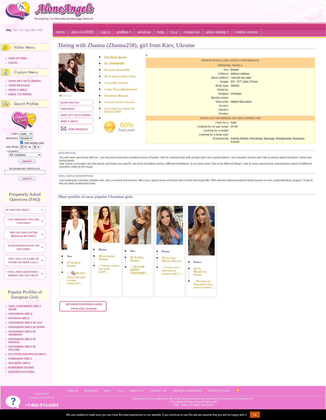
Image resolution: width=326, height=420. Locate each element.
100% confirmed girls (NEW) (24, 308)
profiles (122, 32)
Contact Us (158, 390)
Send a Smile (69, 121)
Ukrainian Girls (20, 313)
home (60, 32)
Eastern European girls (27, 354)
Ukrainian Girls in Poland (22, 348)
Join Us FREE (82, 32)
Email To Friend (19, 94)
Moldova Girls (19, 363)
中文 (39, 30)
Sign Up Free (17, 58)
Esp (27, 30)
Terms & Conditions (187, 390)
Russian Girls (18, 318)
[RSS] (238, 391)
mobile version (246, 32)
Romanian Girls (20, 358)
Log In (12, 62)
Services (91, 390)
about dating (216, 32)
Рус (15, 30)
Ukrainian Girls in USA (25, 322)
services (144, 32)
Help (107, 390)
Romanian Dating (21, 367)
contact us (192, 32)
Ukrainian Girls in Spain (26, 327)
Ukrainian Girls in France (22, 341)
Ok (255, 414)
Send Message (19, 85)
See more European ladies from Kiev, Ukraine (84, 306)
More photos (70, 102)
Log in (105, 32)
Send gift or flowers (76, 115)
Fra (21, 30)
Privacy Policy (219, 390)
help (160, 32)
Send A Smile (17, 90)
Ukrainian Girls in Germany (22, 333)
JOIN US (72, 390)
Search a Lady (15, 120)
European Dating (21, 372)
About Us (136, 390)
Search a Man (35, 120)
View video (68, 108)
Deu (33, 30)
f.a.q (174, 32)
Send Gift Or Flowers (24, 81)
